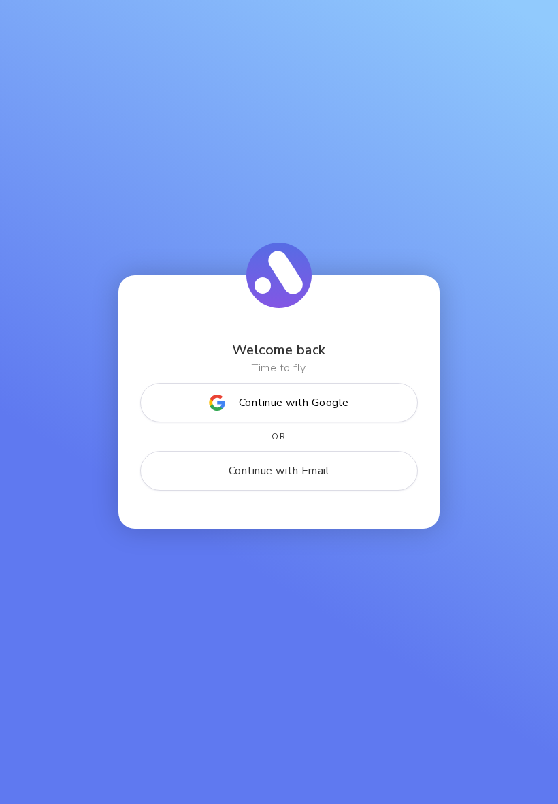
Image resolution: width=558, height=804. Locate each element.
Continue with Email (279, 470)
